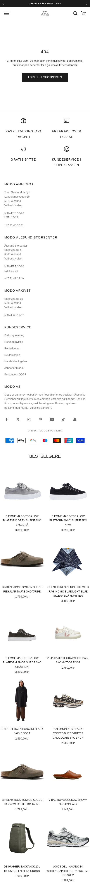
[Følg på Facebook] (6, 419)
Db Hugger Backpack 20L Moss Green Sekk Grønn (22, 869)
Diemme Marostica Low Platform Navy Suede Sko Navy (68, 521)
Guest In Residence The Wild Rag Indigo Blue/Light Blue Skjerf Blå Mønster (68, 592)
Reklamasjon (12, 355)
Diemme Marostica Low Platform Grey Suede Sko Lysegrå (22, 521)
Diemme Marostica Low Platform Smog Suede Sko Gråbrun (22, 662)
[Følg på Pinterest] (40, 419)
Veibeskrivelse (13, 205)
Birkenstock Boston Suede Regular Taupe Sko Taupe (22, 589)
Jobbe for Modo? (14, 368)
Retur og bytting (13, 341)
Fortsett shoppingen (45, 77)
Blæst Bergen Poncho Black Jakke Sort (22, 731)
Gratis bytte (23, 159)
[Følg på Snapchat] (75, 419)
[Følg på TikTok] (63, 419)
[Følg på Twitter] (18, 419)
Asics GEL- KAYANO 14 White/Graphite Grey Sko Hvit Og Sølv (68, 871)
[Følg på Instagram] (29, 419)
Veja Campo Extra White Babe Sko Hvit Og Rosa (68, 660)
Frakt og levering (14, 335)
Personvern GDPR (15, 374)
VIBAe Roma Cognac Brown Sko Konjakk (68, 802)
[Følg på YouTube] (52, 419)
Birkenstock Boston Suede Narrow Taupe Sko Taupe (22, 802)
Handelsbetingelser (16, 361)
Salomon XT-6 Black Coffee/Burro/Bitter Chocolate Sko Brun (68, 733)
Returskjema (11, 348)
